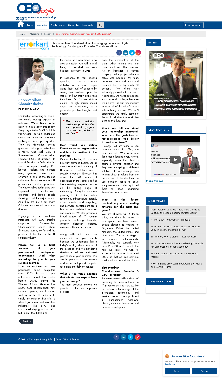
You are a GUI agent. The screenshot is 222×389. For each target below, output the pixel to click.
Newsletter (88, 25)
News (30, 25)
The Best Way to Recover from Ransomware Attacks (174, 255)
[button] (21, 23)
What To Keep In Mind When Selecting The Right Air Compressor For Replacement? (177, 245)
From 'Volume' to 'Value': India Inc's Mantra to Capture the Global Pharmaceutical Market (175, 211)
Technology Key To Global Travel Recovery (173, 236)
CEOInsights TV (159, 130)
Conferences (58, 25)
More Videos (154, 181)
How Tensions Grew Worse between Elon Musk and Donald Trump (176, 265)
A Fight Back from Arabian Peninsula (170, 219)
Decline (204, 371)
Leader (47, 33)
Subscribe (73, 25)
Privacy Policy (46, 339)
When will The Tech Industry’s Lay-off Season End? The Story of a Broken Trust (175, 228)
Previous (27, 321)
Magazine (42, 25)
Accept (177, 371)
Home (22, 33)
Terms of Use (61, 339)
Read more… (171, 364)
